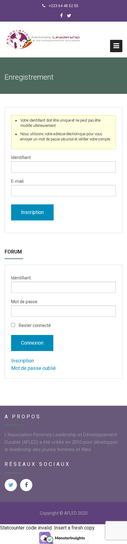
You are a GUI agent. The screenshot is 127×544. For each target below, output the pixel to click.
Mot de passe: (24, 301)
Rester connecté (35, 325)
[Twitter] (69, 16)
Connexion (32, 343)
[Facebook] (61, 16)
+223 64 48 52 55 (63, 6)
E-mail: (17, 181)
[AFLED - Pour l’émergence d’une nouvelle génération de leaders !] (44, 39)
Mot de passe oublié (33, 368)
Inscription (32, 212)
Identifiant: (21, 157)
